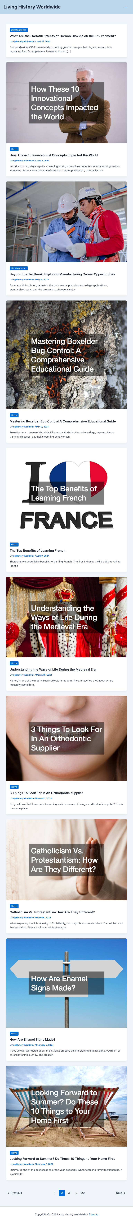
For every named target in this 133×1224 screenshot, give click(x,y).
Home (14, 149)
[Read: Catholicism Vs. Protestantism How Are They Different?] (66, 859)
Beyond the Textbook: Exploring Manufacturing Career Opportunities (62, 274)
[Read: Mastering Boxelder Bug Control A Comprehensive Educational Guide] (66, 354)
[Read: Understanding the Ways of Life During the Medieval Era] (66, 617)
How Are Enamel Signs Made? (32, 1039)
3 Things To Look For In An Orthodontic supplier (46, 793)
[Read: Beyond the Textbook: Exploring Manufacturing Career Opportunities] (66, 221)
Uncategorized (18, 30)
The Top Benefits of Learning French (37, 550)
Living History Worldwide (32, 7)
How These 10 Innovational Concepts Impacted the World (54, 155)
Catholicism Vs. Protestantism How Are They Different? (52, 912)
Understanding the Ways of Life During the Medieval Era (53, 669)
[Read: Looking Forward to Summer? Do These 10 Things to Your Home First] (66, 1106)
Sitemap (93, 1214)
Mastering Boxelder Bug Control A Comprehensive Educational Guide (63, 421)
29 (83, 1193)
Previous (14, 1193)
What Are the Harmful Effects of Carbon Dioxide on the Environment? (63, 36)
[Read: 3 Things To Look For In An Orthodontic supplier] (66, 738)
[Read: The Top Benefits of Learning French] (66, 492)
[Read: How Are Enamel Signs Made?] (66, 982)
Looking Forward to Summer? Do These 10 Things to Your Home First (62, 1159)
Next (121, 1193)
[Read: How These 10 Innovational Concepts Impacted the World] (66, 102)
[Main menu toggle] (126, 7)
